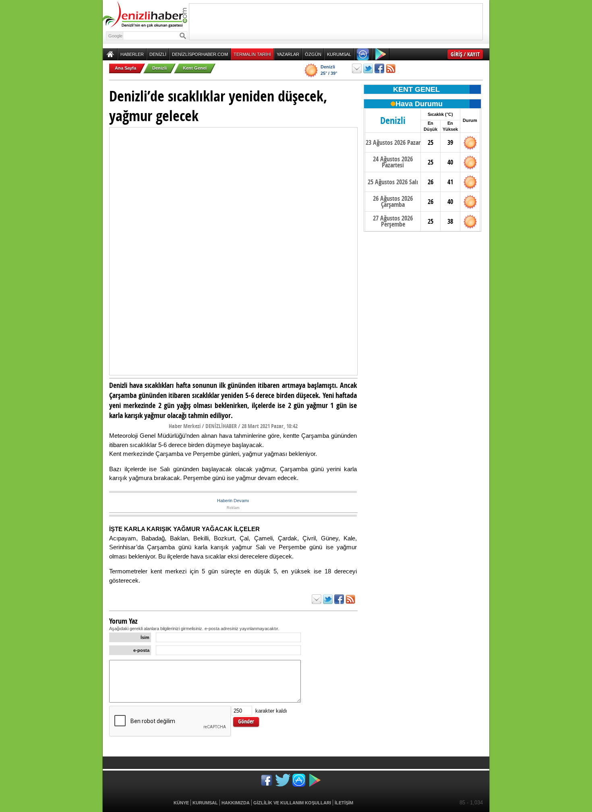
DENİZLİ (157, 54)
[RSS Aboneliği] (390, 68)
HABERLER (132, 54)
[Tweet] (368, 68)
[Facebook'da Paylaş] (379, 68)
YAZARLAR (288, 54)
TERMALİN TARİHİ (252, 54)
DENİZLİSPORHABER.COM (200, 54)
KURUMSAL (339, 54)
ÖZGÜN (313, 54)
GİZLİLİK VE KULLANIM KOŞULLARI (292, 802)
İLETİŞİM (344, 802)
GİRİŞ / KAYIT (465, 54)
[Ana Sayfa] (110, 54)
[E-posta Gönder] (357, 68)
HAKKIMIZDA (235, 802)
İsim (145, 637)
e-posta (141, 650)
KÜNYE (181, 802)
